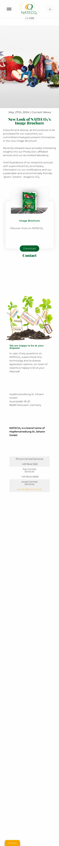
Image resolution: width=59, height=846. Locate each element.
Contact (12, 843)
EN (32, 18)
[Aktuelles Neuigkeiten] (29, 107)
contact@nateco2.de (29, 489)
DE (27, 18)
